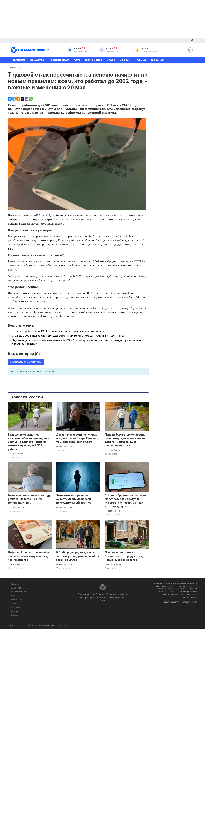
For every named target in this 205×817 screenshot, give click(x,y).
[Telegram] (14, 99)
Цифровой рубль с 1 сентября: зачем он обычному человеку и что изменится (29, 556)
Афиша (141, 59)
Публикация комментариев (40, 625)
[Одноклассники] (18, 99)
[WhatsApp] (31, 99)
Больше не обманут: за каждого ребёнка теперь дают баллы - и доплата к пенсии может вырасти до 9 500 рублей (29, 442)
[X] (22, 99)
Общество (37, 59)
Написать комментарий (25, 362)
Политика (18, 59)
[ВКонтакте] (10, 99)
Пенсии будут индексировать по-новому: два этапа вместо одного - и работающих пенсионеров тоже (125, 440)
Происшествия (58, 59)
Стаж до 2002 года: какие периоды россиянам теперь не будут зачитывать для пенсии (69, 335)
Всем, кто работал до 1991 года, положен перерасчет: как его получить (59, 331)
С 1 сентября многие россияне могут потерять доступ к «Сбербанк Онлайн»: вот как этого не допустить (125, 501)
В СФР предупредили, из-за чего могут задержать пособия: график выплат (78, 556)
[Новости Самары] (29, 49)
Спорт (111, 59)
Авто (77, 59)
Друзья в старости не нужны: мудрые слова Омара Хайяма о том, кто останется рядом (77, 438)
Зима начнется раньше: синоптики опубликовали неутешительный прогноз (73, 499)
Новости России (16, 453)
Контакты (61, 625)
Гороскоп (157, 59)
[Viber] (26, 99)
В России (125, 59)
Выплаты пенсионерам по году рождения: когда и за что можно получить (29, 499)
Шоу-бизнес (93, 59)
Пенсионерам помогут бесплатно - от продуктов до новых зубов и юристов (124, 556)
